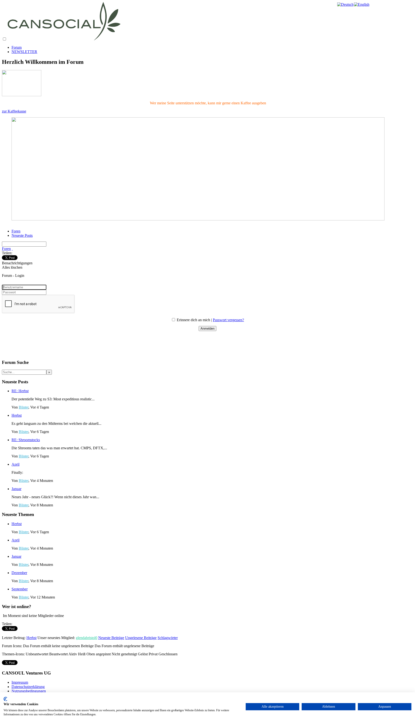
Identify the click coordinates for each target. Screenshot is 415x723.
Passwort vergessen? (228, 320)
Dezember (19, 573)
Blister (23, 407)
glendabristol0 (86, 638)
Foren (16, 231)
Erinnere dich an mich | (195, 320)
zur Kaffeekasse (14, 111)
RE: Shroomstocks (26, 440)
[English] (362, 4)
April (15, 464)
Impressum (20, 682)
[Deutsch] (345, 4)
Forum (17, 47)
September (20, 589)
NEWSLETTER (24, 52)
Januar (16, 489)
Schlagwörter (168, 638)
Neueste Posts (22, 235)
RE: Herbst (20, 391)
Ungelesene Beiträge (141, 638)
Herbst (17, 415)
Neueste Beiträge (111, 638)
